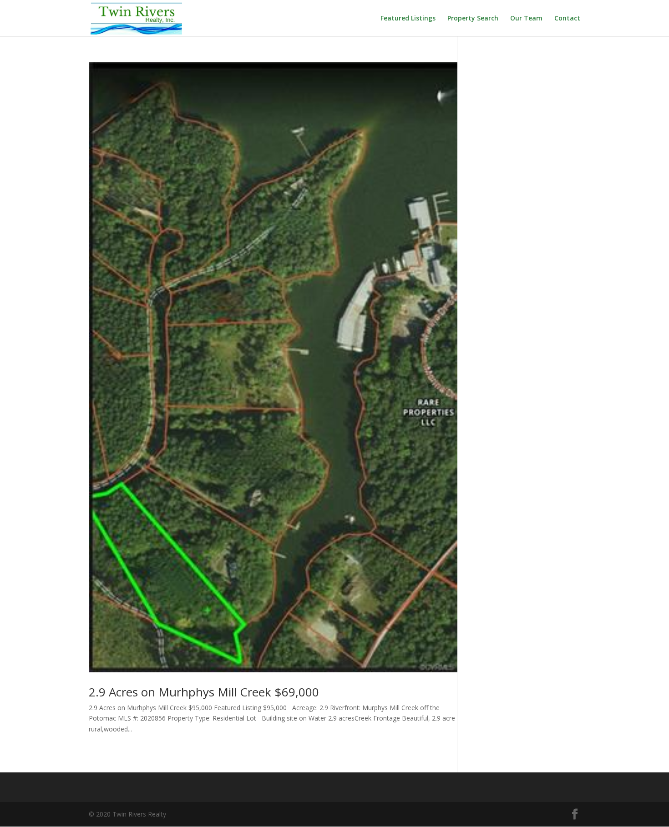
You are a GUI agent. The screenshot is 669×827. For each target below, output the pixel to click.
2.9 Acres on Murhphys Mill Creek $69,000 (204, 692)
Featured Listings (408, 18)
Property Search (472, 18)
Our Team (526, 18)
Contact (567, 18)
